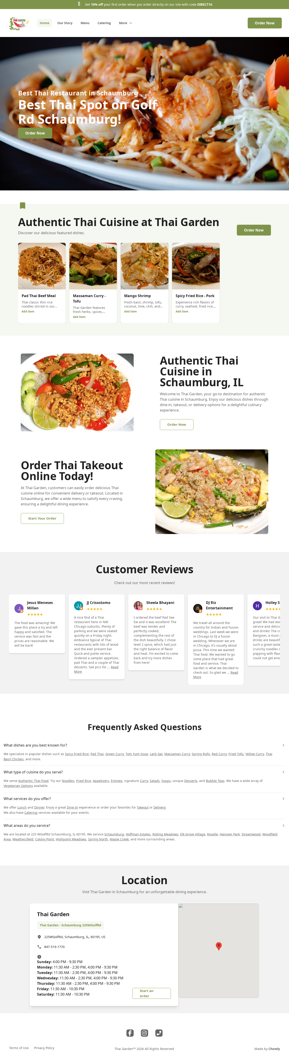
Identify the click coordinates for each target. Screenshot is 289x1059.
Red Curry (219, 754)
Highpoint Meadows (71, 839)
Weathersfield (22, 839)
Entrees (116, 781)
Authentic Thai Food (33, 781)
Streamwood (251, 834)
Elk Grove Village (192, 834)
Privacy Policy (44, 1048)
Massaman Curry (177, 754)
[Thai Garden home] (18, 23)
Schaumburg (114, 834)
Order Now (265, 23)
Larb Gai (156, 754)
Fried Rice (83, 781)
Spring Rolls (201, 754)
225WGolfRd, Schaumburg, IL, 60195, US (74, 937)
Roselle (212, 834)
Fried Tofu (236, 754)
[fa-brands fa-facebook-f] (130, 1033)
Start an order (147, 993)
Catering (30, 812)
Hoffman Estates (138, 834)
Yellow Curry (254, 754)
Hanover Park (230, 834)
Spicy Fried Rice (77, 754)
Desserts (190, 781)
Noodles (68, 781)
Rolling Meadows (165, 834)
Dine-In (72, 807)
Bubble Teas (215, 781)
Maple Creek (119, 839)
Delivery (159, 807)
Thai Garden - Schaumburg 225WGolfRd (70, 925)
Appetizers (101, 781)
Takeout (143, 807)
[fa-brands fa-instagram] (144, 1033)
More (123, 23)
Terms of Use (19, 1048)
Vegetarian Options (18, 786)
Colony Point (44, 839)
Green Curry (114, 754)
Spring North (98, 839)
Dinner (39, 807)
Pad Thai (97, 754)
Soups (166, 781)
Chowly (274, 1049)
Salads (155, 781)
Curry (144, 781)
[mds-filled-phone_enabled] (159, 1033)
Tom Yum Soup (137, 754)
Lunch (22, 807)
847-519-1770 (54, 947)
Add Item (28, 311)
